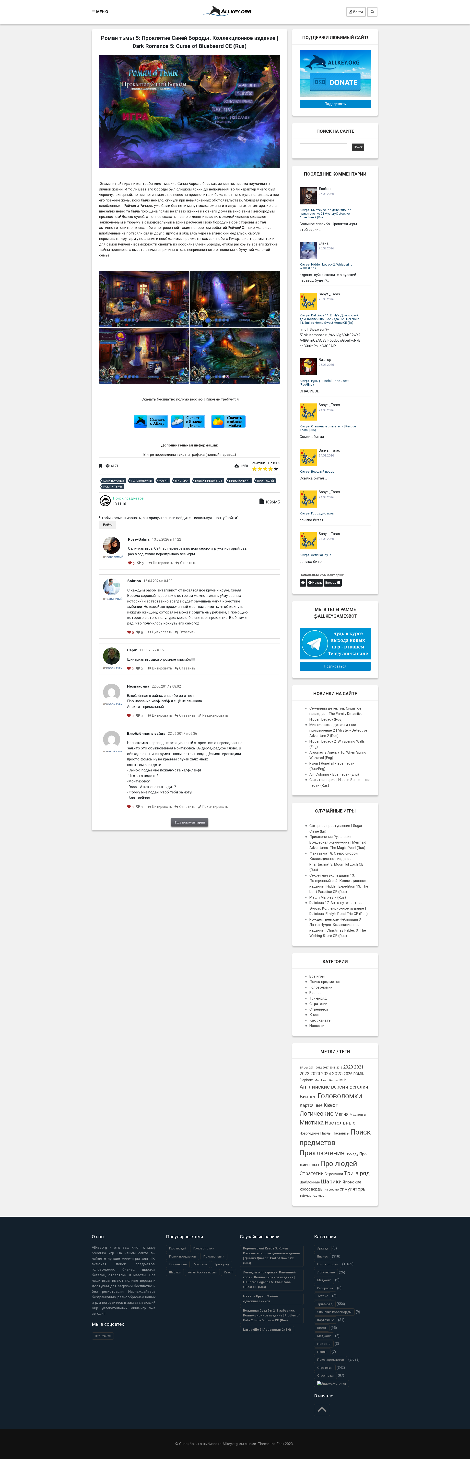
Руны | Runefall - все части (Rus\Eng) (324, 382)
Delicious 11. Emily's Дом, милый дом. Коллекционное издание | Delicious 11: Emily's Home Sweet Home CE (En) (329, 318)
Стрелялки (318, 1009)
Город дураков (317, 513)
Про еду (352, 1154)
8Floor (304, 1067)
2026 (348, 1073)
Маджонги (358, 1114)
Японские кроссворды (334, 1312)
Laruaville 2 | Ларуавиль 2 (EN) (267, 1329)
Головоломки (141, 480)
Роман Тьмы (113, 486)
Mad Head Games (327, 1080)
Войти (357, 12)
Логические (316, 1113)
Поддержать (335, 104)
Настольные (340, 1123)
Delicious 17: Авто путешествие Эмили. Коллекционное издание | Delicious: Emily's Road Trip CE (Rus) (338, 908)
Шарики (331, 1181)
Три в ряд (357, 1173)
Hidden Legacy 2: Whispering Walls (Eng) (326, 266)
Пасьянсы (341, 1133)
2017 (326, 1067)
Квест (314, 1015)
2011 (312, 1067)
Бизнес (315, 993)
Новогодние (309, 1133)
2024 (326, 1073)
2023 (315, 1073)
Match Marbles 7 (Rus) (327, 897)
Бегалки (358, 1087)
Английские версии (324, 1087)
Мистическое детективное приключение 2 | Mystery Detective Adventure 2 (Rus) (325, 213)
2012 (319, 1067)
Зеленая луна (315, 555)
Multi (343, 1080)
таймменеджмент (314, 1195)
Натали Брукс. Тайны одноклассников (260, 1298)
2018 (332, 1067)
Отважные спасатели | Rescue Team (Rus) (328, 428)
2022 (304, 1073)
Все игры (317, 976)
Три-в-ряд (318, 998)
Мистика (181, 480)
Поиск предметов (208, 480)
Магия (163, 480)
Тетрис (322, 1296)
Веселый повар (317, 471)
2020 (348, 1066)
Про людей (265, 480)
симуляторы (353, 1189)
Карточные (311, 1105)
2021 (359, 1067)
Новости (316, 1026)
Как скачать (320, 1020)
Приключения (239, 480)
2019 (339, 1067)
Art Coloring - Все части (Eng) (334, 774)
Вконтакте (103, 1336)
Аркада (322, 1248)
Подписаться (335, 666)
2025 (337, 1073)
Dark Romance (113, 480)
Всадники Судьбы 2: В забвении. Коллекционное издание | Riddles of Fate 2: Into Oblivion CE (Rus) (271, 1315)
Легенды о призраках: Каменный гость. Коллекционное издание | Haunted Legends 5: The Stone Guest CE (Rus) (269, 1279)
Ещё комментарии (190, 822)
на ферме (332, 1189)
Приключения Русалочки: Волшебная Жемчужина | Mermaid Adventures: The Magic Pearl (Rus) (337, 842)
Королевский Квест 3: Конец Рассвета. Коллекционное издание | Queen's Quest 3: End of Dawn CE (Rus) (271, 1256)
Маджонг (324, 1280)
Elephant (307, 1080)
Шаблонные (310, 1182)
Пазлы (325, 1133)
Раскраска (325, 1288)
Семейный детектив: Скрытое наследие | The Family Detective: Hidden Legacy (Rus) (336, 714)
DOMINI (359, 1074)
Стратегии (318, 1004)
